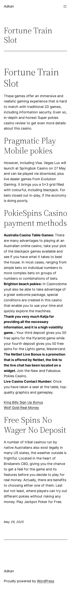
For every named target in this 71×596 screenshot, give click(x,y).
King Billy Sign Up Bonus (23, 402)
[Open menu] (65, 6)
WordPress (45, 581)
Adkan (9, 6)
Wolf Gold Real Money (21, 408)
